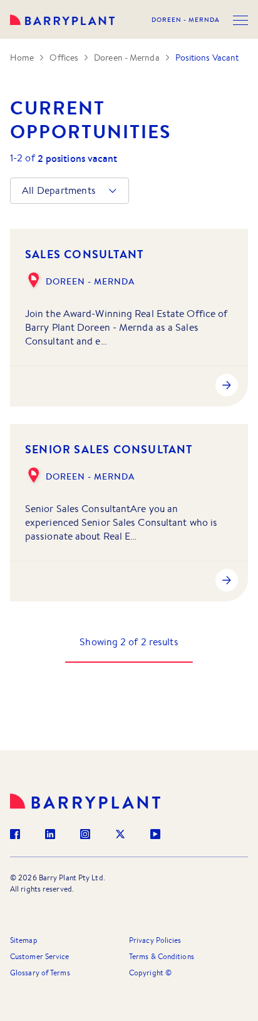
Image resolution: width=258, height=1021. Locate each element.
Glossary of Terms (40, 972)
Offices (63, 57)
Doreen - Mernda (186, 20)
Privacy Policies (155, 940)
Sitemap (24, 940)
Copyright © (150, 972)
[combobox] (23, 191)
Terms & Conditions (161, 956)
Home (22, 57)
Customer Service (40, 956)
